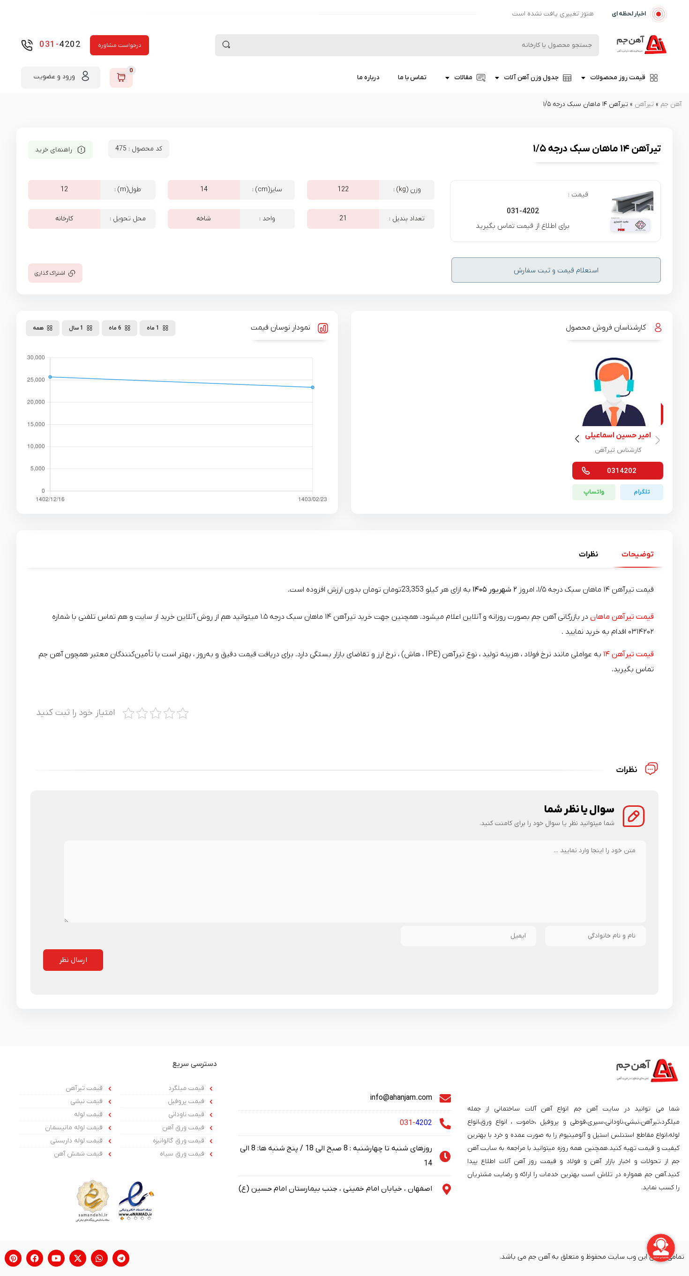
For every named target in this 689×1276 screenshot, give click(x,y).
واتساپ (594, 492)
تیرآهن (644, 104)
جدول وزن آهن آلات (531, 77)
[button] (578, 440)
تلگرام (642, 492)
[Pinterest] (13, 1258)
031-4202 (523, 211)
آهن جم (671, 104)
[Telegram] (120, 1258)
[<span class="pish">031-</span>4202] (27, 45)
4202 (60, 44)
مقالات (463, 77)
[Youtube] (56, 1258)
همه (38, 328)
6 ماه (115, 328)
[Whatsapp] (99, 1258)
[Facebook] (34, 1258)
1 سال (76, 328)
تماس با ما (412, 77)
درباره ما (368, 77)
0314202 (622, 471)
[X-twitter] (77, 1258)
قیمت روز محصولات (617, 77)
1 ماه (153, 328)
